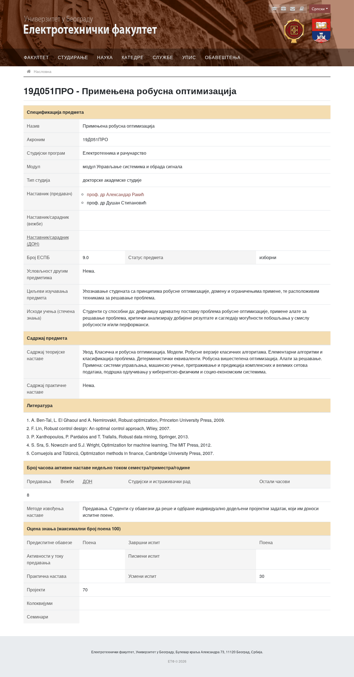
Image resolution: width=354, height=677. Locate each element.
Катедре (133, 57)
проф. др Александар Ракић (115, 194)
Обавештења (223, 57)
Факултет (36, 57)
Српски (318, 8)
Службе (163, 57)
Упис (189, 57)
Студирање (73, 57)
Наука (105, 57)
